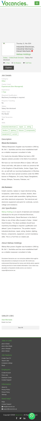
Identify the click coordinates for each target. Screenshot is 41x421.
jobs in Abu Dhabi (7, 346)
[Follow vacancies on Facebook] (16, 418)
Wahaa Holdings (23, 54)
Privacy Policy (6, 389)
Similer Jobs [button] (8, 316)
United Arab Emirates (16, 57)
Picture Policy (6, 392)
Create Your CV (6, 358)
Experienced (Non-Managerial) (12, 86)
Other (4, 81)
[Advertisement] (20, 23)
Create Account (6, 373)
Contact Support (6, 380)
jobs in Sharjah (6, 348)
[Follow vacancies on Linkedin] (24, 418)
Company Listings (7, 363)
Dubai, (5, 57)
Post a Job (5, 375)
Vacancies (19, 415)
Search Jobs (5, 360)
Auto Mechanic (7, 320)
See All (20, 327)
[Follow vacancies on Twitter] (20, 418)
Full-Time (28, 63)
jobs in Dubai (6, 344)
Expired (9, 68)
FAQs (3, 402)
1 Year (8, 63)
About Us (4, 387)
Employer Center (7, 377)
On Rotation (17, 63)
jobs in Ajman (6, 351)
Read (3, 365)
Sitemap (4, 394)
